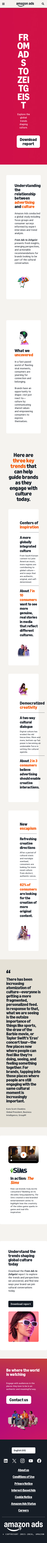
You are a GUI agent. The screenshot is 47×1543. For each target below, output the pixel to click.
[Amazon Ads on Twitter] (14, 1461)
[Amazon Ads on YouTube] (31, 1461)
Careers (23, 1510)
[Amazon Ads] (23, 4)
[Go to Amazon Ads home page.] (23, 1526)
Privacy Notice (23, 1483)
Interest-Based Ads (23, 1490)
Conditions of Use (23, 1477)
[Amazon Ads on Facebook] (39, 1461)
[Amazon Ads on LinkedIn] (6, 1461)
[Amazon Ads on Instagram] (22, 1461)
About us (23, 1470)
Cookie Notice (23, 1497)
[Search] (43, 4)
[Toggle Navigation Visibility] (3, 4)
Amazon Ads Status (23, 1503)
